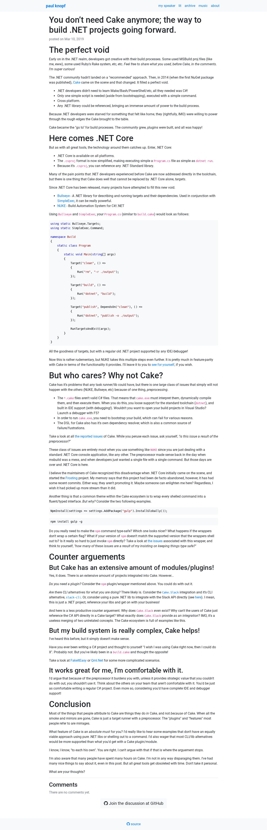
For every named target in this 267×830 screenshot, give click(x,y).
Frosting (71, 478)
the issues (155, 541)
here (198, 597)
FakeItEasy (79, 660)
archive (190, 6)
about (215, 6)
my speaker (166, 6)
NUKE (61, 206)
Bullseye (63, 196)
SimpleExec (65, 201)
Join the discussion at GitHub (135, 803)
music (203, 6)
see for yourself (163, 365)
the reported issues (89, 436)
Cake (76, 82)
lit (180, 6)
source (135, 824)
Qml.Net (97, 660)
